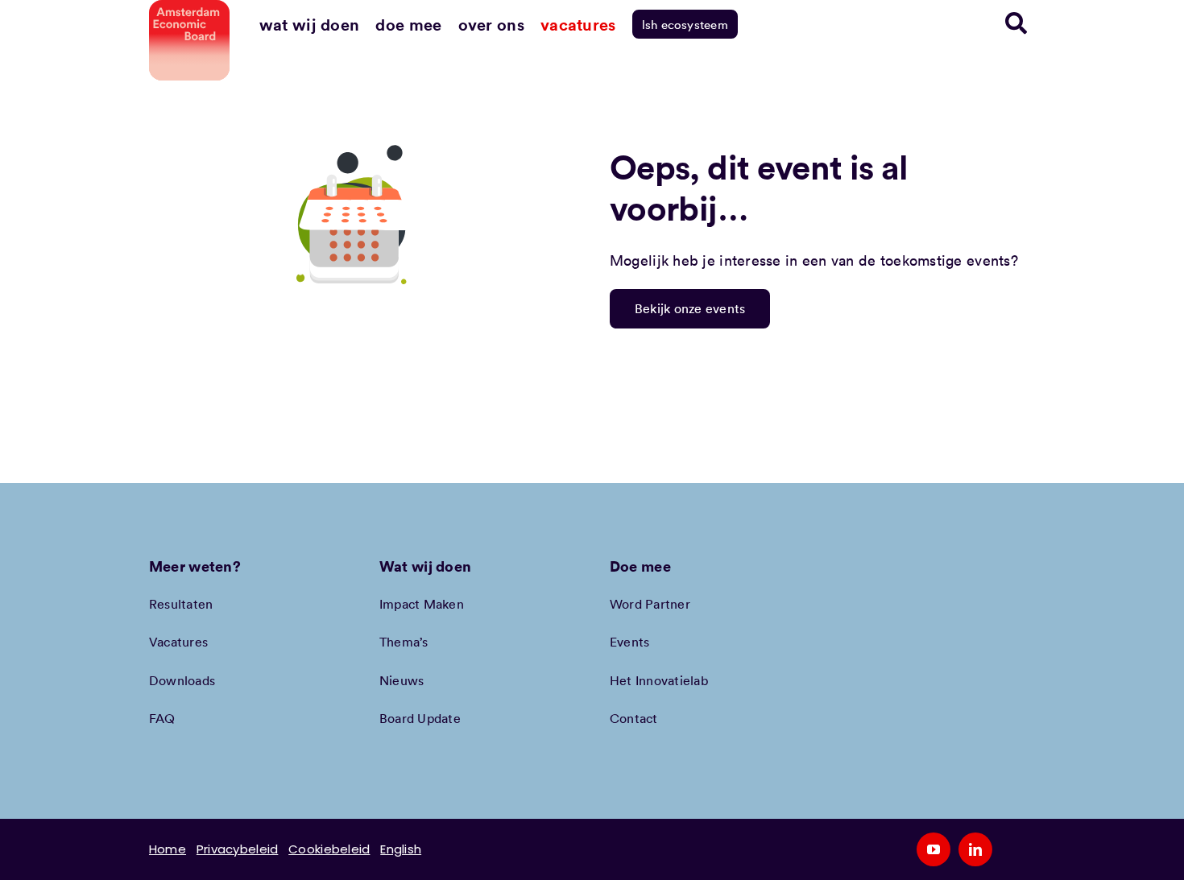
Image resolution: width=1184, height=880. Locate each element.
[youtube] (933, 849)
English (400, 849)
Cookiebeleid (329, 849)
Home (167, 849)
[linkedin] (975, 849)
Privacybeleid (238, 849)
